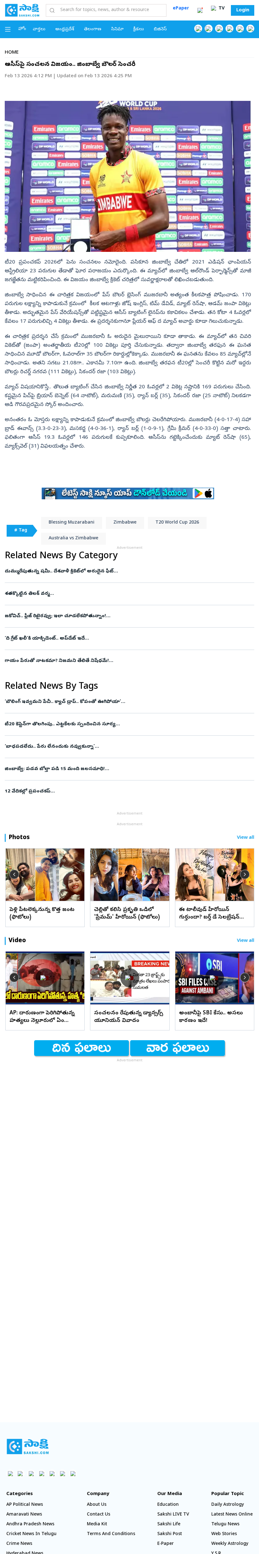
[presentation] (14, 874)
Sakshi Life (168, 1525)
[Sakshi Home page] (22, 10)
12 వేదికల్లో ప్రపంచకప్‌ (116, 791)
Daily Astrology (227, 1505)
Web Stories (224, 1534)
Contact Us (98, 1515)
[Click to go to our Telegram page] (62, 1473)
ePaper (181, 9)
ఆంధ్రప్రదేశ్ (64, 29)
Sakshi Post (169, 1534)
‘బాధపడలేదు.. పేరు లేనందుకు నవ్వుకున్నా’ (121, 747)
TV (221, 9)
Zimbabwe (124, 523)
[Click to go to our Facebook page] (198, 28)
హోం (22, 29)
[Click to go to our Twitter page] (219, 28)
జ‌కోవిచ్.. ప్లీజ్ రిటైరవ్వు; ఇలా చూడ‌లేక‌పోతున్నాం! (127, 616)
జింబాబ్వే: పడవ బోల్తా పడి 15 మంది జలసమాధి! (121, 769)
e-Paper (165, 1544)
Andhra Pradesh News (30, 1525)
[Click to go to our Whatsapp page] (209, 28)
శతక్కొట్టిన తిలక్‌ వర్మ (128, 594)
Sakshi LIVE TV (173, 1515)
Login (242, 10)
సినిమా (117, 29)
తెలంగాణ (92, 29)
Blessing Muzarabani (71, 523)
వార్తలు (39, 29)
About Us (96, 1505)
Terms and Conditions (111, 1534)
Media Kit (97, 1525)
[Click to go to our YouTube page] (240, 28)
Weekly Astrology (229, 1544)
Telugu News (225, 1525)
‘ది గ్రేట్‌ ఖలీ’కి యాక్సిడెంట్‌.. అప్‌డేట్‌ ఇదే (127, 638)
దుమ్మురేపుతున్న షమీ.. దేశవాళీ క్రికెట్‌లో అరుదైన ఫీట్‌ (126, 571)
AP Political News (24, 1505)
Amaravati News (24, 1515)
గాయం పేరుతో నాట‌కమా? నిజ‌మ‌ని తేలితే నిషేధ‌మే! (128, 661)
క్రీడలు (138, 29)
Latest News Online (232, 1515)
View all (245, 838)
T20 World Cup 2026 (177, 523)
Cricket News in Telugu (31, 1534)
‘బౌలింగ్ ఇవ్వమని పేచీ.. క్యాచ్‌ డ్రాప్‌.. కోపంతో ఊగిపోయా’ (129, 702)
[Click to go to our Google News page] (250, 28)
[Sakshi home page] (27, 1446)
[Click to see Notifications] (200, 10)
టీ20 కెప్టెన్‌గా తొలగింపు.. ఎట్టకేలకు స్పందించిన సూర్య (126, 724)
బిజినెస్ (160, 29)
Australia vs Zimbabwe (73, 539)
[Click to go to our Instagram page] (229, 28)
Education (168, 1505)
